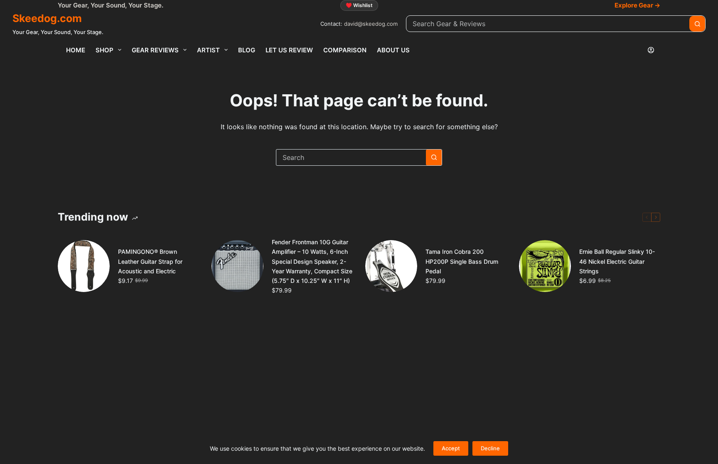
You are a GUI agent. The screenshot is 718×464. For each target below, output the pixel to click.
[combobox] (547, 23)
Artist (208, 50)
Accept (451, 448)
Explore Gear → (637, 5)
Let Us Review (289, 50)
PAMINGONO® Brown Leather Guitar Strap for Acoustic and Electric (150, 261)
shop (104, 50)
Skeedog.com (47, 18)
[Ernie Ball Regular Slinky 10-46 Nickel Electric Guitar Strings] (545, 266)
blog (246, 50)
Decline (490, 448)
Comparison (344, 50)
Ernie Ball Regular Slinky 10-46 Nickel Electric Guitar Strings (617, 261)
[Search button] (697, 24)
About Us (393, 50)
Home (75, 50)
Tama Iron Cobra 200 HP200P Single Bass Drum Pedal (461, 261)
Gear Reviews (155, 50)
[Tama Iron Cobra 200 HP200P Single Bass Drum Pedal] (391, 266)
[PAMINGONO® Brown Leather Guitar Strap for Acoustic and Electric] (84, 266)
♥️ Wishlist (359, 5)
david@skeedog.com (371, 23)
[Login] (651, 50)
